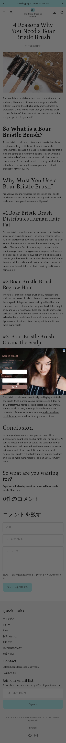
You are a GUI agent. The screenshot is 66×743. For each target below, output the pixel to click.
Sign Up (15, 387)
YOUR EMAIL (7, 377)
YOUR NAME (7, 368)
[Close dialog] (64, 350)
